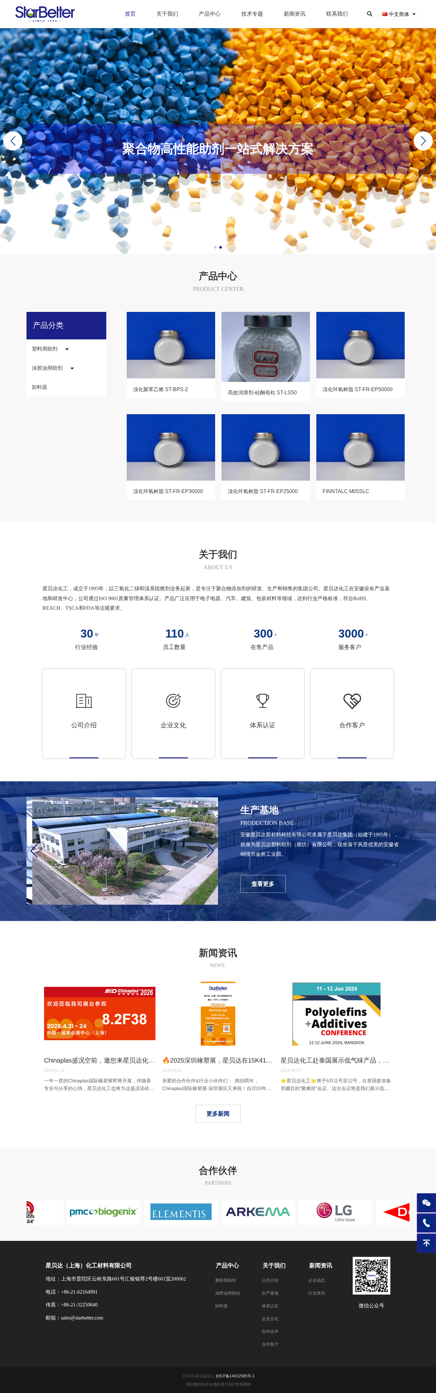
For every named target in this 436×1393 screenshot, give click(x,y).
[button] (423, 141)
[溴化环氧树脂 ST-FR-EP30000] (171, 479)
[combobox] (399, 13)
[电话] (426, 1223)
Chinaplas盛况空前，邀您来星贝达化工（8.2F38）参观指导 (99, 1060)
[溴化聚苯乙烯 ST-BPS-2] (171, 377)
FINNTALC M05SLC (346, 491)
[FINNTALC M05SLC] (360, 479)
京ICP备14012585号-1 (235, 1376)
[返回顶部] (426, 1243)
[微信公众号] (426, 1202)
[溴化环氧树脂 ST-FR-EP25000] (266, 479)
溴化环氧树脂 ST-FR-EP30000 (168, 491)
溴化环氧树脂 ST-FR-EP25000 (263, 491)
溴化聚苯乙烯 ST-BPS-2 (160, 389)
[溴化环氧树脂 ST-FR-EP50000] (360, 377)
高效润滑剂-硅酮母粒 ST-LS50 (262, 393)
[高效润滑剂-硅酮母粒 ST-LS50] (266, 380)
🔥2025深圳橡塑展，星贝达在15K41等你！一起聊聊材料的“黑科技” (218, 1060)
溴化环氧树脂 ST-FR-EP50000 (358, 389)
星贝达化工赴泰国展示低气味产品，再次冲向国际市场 (336, 1060)
